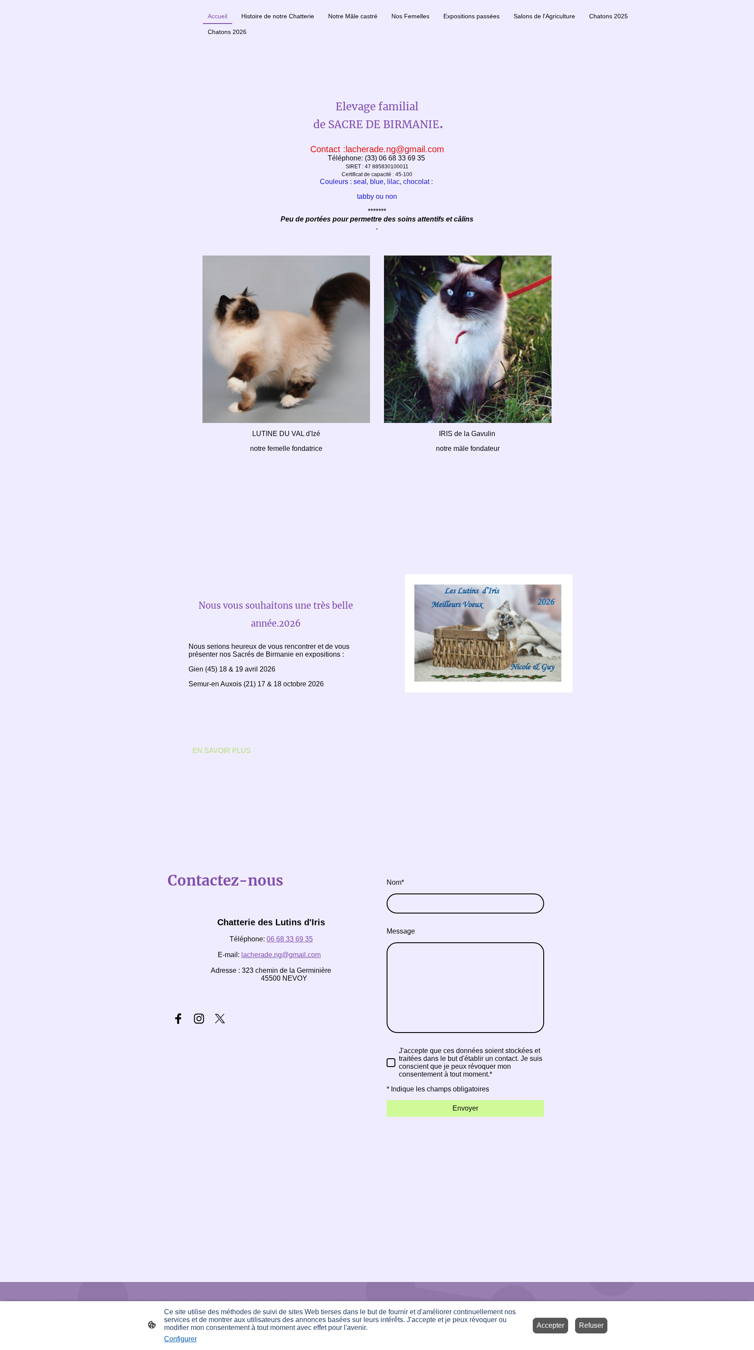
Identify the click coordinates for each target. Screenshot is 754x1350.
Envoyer (465, 1108)
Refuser (591, 1325)
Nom (395, 882)
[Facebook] (178, 1018)
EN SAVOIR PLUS (221, 750)
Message (401, 931)
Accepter (550, 1325)
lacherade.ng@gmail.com (281, 954)
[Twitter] (220, 1018)
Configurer (180, 1339)
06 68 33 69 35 (290, 939)
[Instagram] (199, 1018)
